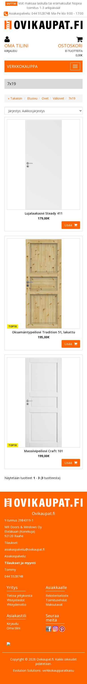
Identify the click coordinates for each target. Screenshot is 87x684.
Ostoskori (70, 46)
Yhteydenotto (16, 604)
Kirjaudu (10, 51)
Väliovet (58, 98)
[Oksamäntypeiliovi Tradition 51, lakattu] (43, 283)
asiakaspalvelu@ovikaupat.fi (24, 549)
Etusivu (32, 98)
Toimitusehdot (56, 600)
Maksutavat (54, 604)
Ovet (45, 98)
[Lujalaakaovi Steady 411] (43, 164)
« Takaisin (15, 98)
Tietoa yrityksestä (19, 595)
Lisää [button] (68, 225)
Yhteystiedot (16, 600)
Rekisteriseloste (57, 595)
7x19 (71, 98)
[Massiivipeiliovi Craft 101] (43, 402)
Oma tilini (16, 46)
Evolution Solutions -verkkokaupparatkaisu (43, 670)
